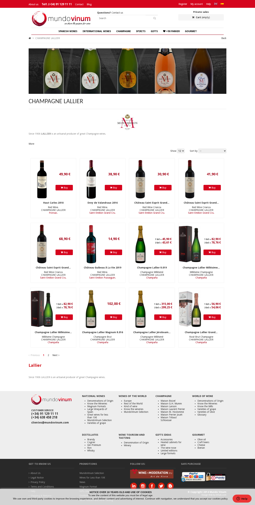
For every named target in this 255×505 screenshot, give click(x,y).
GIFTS (154, 31)
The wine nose (168, 447)
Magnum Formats (96, 406)
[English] (215, 4)
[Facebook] (152, 488)
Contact (79, 4)
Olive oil (201, 439)
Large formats (168, 453)
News (82, 482)
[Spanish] (222, 4)
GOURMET (191, 31)
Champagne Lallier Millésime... (201, 267)
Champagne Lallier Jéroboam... (152, 332)
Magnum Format (88, 486)
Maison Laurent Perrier (173, 409)
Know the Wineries (97, 403)
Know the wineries (133, 409)
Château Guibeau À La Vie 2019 (102, 267)
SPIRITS (141, 31)
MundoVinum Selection (99, 420)
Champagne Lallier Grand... (201, 332)
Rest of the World (133, 403)
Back (223, 38)
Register (182, 4)
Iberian (201, 447)
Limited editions (169, 450)
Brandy (91, 439)
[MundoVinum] (61, 26)
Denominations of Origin (100, 400)
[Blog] (170, 488)
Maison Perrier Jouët (171, 414)
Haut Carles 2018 (53, 202)
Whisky (91, 450)
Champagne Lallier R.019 (152, 267)
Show (173, 150)
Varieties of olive (206, 411)
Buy (65, 187)
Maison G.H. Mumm (171, 403)
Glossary (201, 414)
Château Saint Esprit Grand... (151, 202)
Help (208, 4)
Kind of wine (130, 406)
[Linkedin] (134, 488)
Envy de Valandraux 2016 (103, 202)
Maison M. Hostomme (172, 411)
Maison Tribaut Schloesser (169, 419)
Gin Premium (94, 445)
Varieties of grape (96, 423)
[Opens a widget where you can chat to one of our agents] (242, 499)
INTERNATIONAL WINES (97, 31)
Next (54, 355)
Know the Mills (205, 406)
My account (196, 4)
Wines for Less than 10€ (92, 477)
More (31, 143)
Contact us (110, 12)
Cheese (201, 445)
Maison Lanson (169, 406)
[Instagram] (143, 488)
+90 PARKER (172, 31)
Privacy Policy (38, 482)
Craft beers (203, 442)
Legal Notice (37, 477)
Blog (89, 4)
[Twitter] (162, 488)
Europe (127, 400)
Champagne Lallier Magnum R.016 (102, 332)
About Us (35, 473)
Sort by (194, 150)
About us (33, 4)
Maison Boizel (168, 400)
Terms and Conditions (42, 486)
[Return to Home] (30, 38)
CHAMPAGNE (123, 31)
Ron (89, 447)
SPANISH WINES (67, 31)
